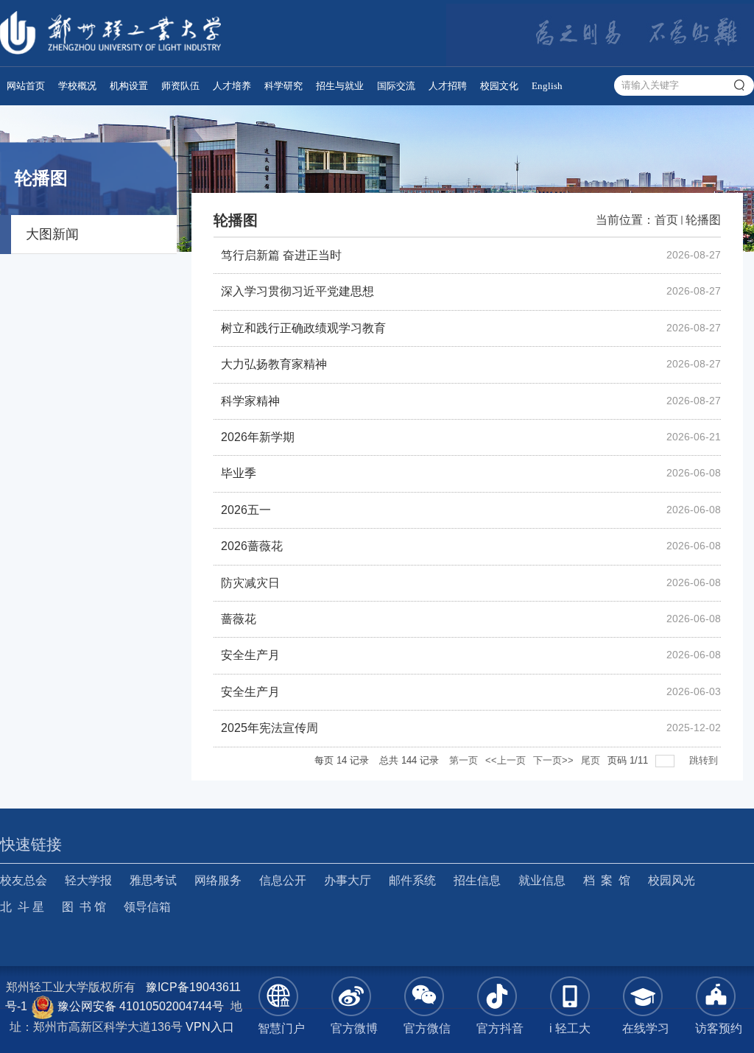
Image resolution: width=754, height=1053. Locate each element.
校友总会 (23, 880)
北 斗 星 (22, 907)
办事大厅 (347, 880)
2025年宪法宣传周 (269, 728)
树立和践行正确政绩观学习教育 (303, 328)
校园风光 (671, 880)
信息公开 (282, 880)
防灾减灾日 (250, 583)
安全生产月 (250, 655)
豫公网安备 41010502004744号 (139, 1006)
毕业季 (238, 473)
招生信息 (477, 880)
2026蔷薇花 (252, 546)
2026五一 (246, 510)
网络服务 (218, 880)
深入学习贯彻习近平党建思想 (297, 291)
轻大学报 (88, 880)
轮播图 (703, 220)
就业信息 (542, 880)
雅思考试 (153, 880)
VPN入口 (210, 1027)
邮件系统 (412, 880)
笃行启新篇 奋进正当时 (281, 255)
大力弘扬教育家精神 (274, 364)
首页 (666, 220)
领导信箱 (147, 907)
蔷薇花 (238, 619)
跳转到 (705, 760)
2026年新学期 (258, 437)
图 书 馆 (84, 907)
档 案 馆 (606, 880)
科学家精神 (250, 401)
